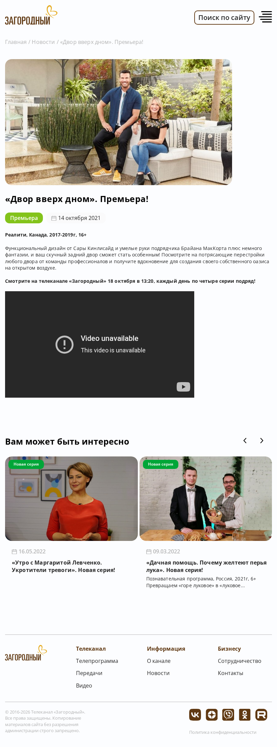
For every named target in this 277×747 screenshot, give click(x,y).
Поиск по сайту (224, 17)
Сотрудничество (239, 661)
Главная (16, 42)
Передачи (89, 673)
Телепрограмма (97, 661)
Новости (43, 42)
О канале (159, 661)
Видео (84, 685)
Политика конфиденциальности (222, 732)
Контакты (230, 673)
